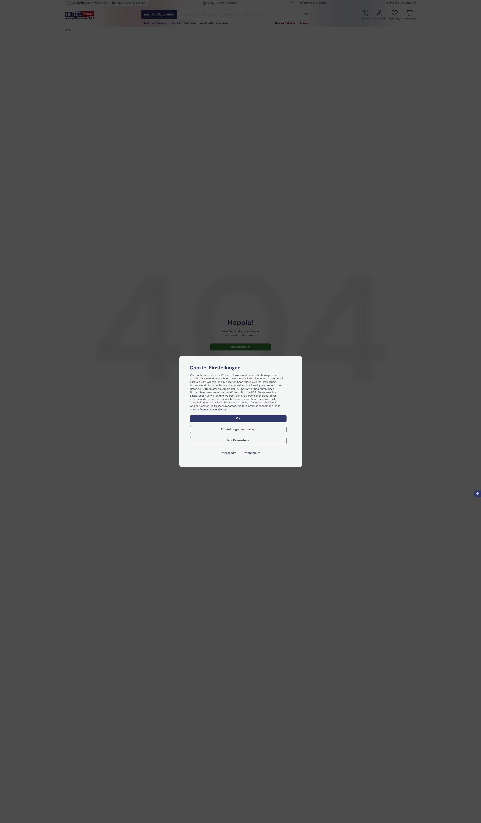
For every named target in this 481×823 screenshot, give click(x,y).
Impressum (228, 453)
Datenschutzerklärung (213, 409)
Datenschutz (251, 453)
